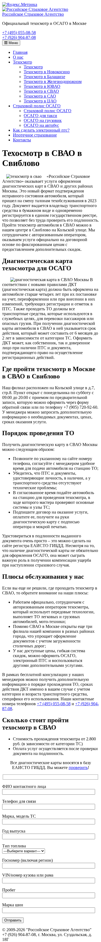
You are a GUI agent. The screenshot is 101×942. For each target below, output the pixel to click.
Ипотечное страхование (35, 135)
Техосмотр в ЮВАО (42, 86)
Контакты (22, 140)
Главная (20, 52)
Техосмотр (22, 62)
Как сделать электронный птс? (41, 130)
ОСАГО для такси (40, 115)
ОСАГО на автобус (41, 125)
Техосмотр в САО (40, 96)
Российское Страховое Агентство (33, 14)
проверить (78, 767)
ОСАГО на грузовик (43, 120)
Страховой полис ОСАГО (37, 106)
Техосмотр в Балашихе (44, 76)
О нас (18, 57)
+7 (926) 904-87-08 (19, 37)
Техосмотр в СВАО (41, 91)
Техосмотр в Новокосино (47, 71)
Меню (13, 43)
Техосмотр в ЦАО (40, 101)
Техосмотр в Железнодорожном (53, 81)
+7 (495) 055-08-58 (19, 32)
